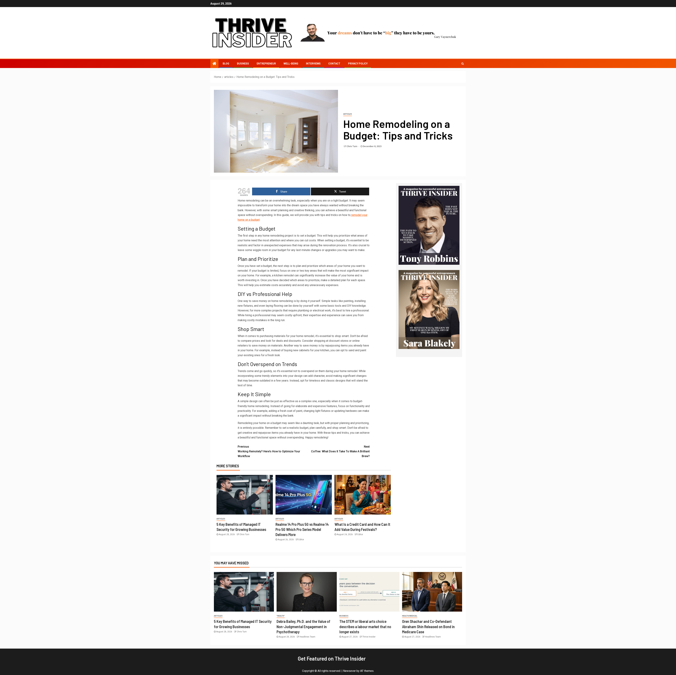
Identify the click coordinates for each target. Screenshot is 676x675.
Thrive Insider (368, 637)
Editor (301, 539)
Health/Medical (409, 616)
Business (243, 63)
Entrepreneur (266, 63)
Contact (334, 63)
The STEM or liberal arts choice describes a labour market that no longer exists (365, 626)
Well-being (291, 63)
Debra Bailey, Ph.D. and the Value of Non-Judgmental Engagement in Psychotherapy (303, 626)
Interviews (313, 63)
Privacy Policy (358, 63)
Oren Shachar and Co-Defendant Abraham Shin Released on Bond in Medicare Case (428, 626)
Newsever (349, 671)
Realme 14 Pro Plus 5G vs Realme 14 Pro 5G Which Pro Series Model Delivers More (302, 529)
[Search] (462, 63)
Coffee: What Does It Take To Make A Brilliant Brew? (340, 451)
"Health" (281, 616)
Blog (226, 63)
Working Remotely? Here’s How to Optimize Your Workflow (269, 451)
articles (347, 114)
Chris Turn (352, 146)
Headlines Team (307, 637)
